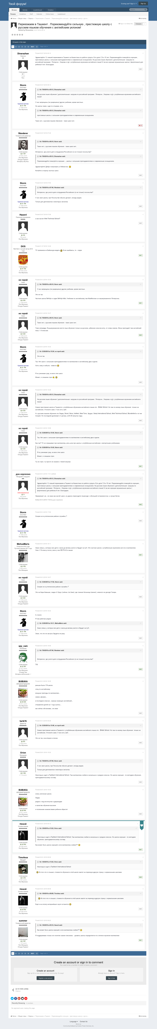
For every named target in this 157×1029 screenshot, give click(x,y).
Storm (23, 85)
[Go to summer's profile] (23, 932)
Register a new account (45, 978)
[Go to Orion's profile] (23, 764)
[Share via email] (22, 998)
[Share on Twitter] (12, 998)
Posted (43, 53)
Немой (23, 823)
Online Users (50, 14)
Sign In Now (111, 978)
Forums (13, 14)
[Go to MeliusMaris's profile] (23, 557)
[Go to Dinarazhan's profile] (14, 25)
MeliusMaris (23, 543)
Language (73, 1021)
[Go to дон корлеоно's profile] (23, 485)
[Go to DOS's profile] (23, 260)
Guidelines (22, 14)
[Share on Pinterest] (25, 998)
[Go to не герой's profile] (23, 291)
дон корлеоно (23, 474)
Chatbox (51, 10)
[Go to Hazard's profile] (23, 226)
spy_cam (23, 645)
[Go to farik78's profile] (23, 732)
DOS (23, 246)
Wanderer (23, 133)
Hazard (23, 214)
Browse (14, 10)
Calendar (39, 14)
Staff (31, 14)
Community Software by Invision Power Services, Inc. (78, 1026)
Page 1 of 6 (43, 46)
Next (32, 46)
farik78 (23, 720)
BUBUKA (23, 681)
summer (23, 920)
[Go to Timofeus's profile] (23, 869)
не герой (23, 279)
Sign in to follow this (126, 24)
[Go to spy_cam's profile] (23, 657)
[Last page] (36, 46)
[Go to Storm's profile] (23, 96)
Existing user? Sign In (128, 4)
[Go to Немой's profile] (23, 835)
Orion (23, 752)
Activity (25, 10)
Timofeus (23, 857)
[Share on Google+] (19, 998)
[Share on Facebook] (15, 998)
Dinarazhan (29, 30)
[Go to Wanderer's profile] (23, 145)
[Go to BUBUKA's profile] (23, 693)
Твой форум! (17, 3)
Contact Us (83, 1021)
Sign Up (143, 3)
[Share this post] (143, 53)
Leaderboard (61, 14)
